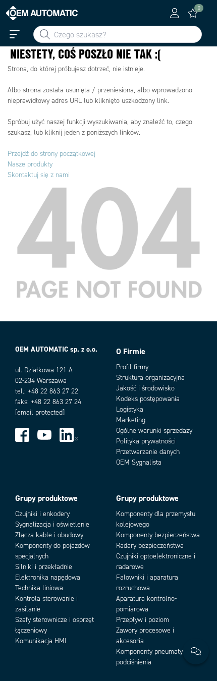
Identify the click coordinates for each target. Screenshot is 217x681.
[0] (193, 13)
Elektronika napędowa (47, 577)
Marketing (130, 420)
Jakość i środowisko (145, 388)
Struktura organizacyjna (150, 377)
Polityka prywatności (146, 441)
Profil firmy (132, 367)
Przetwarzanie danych (148, 451)
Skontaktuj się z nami (39, 175)
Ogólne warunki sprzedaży (154, 430)
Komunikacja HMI (41, 641)
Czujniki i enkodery (42, 513)
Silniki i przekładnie (43, 566)
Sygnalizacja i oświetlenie (52, 524)
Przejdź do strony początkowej (51, 153)
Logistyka (129, 409)
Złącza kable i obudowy (49, 535)
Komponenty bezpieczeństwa (158, 535)
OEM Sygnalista (138, 462)
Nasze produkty (30, 164)
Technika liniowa (39, 588)
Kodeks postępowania (148, 398)
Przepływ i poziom (142, 619)
